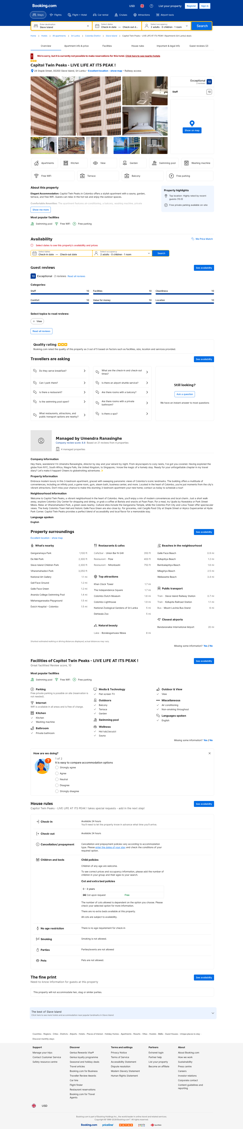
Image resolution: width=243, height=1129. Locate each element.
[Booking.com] (44, 6)
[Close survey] (210, 753)
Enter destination (47, 24)
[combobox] (62, 27)
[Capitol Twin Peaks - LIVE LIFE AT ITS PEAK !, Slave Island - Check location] (32, 71)
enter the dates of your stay (110, 847)
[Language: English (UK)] (142, 6)
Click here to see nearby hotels (142, 55)
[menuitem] (38, 14)
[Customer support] (151, 6)
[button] (34, 61)
